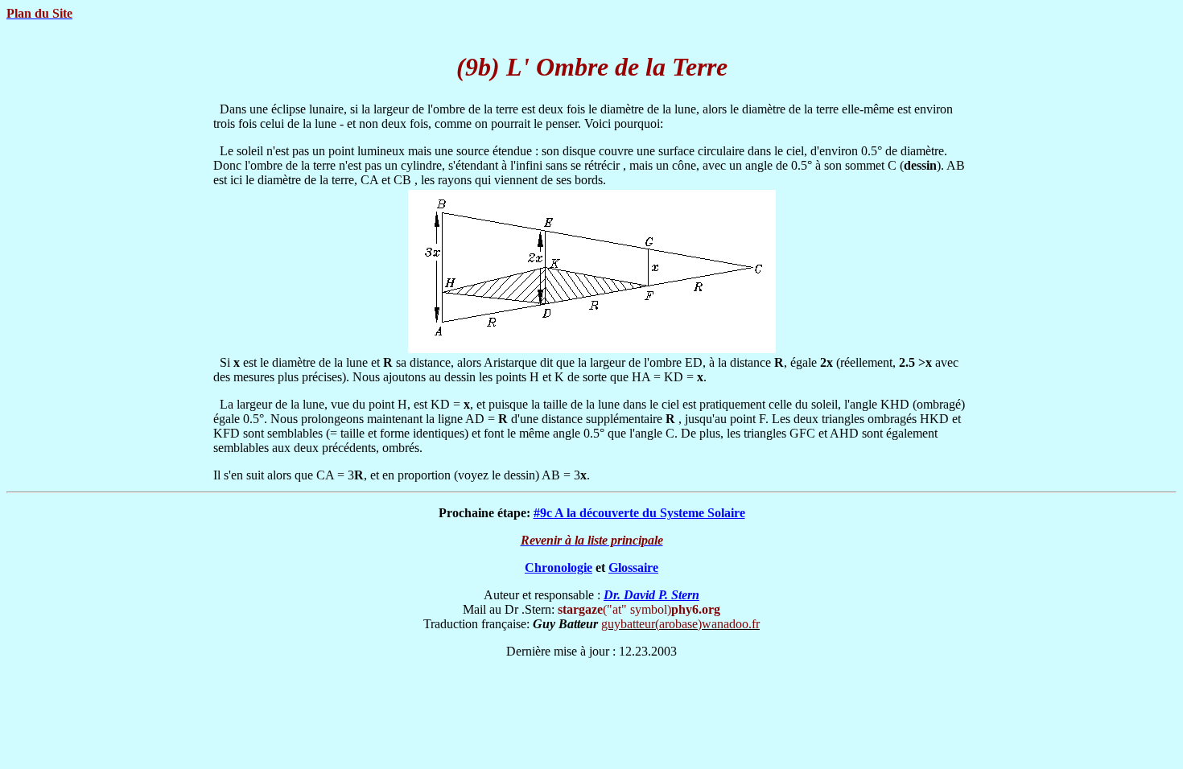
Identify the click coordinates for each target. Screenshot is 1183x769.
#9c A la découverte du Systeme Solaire (639, 513)
